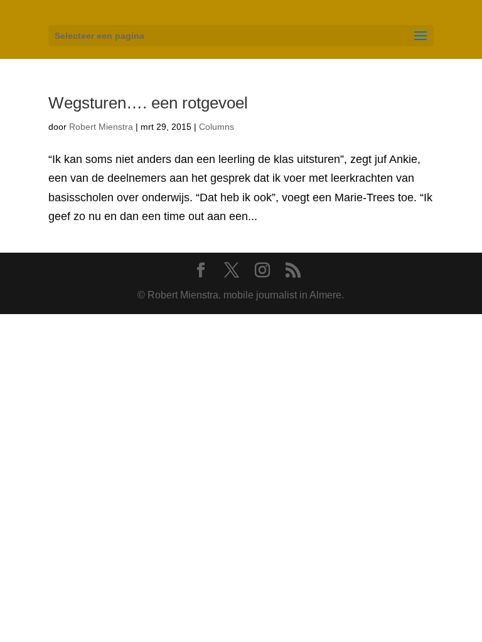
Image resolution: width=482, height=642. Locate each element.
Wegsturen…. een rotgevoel (148, 102)
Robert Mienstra (101, 127)
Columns (216, 127)
